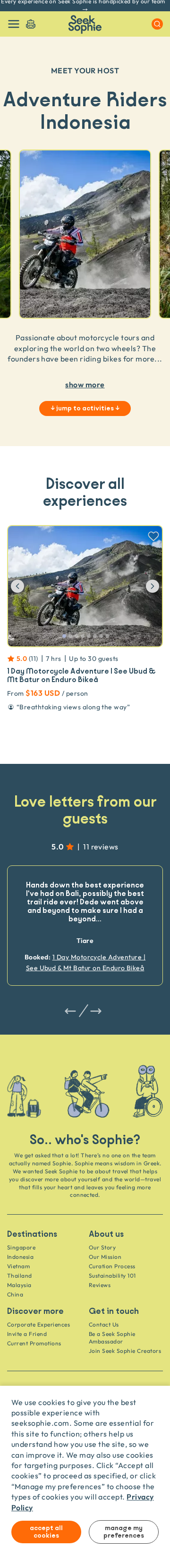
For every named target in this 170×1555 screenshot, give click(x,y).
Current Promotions (34, 1343)
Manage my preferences (123, 1532)
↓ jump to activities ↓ (85, 408)
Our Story (102, 1247)
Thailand (19, 1275)
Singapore (21, 1247)
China (15, 1294)
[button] (25, 586)
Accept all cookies (46, 1532)
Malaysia (19, 1284)
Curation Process (112, 1266)
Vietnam (18, 1266)
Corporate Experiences (38, 1324)
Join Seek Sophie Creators (125, 1350)
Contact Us (104, 1324)
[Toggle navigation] (13, 24)
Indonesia (20, 1256)
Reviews (99, 1284)
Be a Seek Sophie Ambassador (112, 1337)
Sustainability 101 (112, 1275)
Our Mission (105, 1256)
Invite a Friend (27, 1333)
